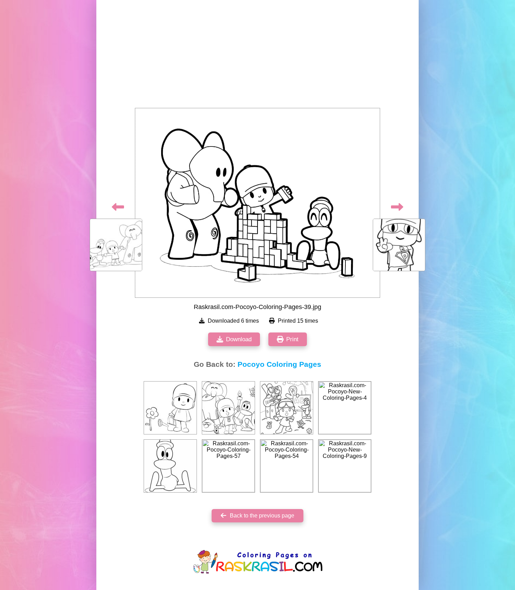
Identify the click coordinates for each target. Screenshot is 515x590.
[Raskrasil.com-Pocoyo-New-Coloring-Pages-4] (344, 407)
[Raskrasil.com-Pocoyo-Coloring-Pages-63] (170, 407)
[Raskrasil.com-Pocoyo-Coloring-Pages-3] (228, 407)
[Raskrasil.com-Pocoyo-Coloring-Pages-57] (228, 466)
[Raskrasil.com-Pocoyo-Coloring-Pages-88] (286, 407)
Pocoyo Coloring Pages (279, 364)
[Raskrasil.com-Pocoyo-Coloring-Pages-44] (170, 466)
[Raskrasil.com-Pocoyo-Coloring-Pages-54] (286, 466)
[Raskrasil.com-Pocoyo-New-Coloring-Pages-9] (344, 466)
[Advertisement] (257, 56)
